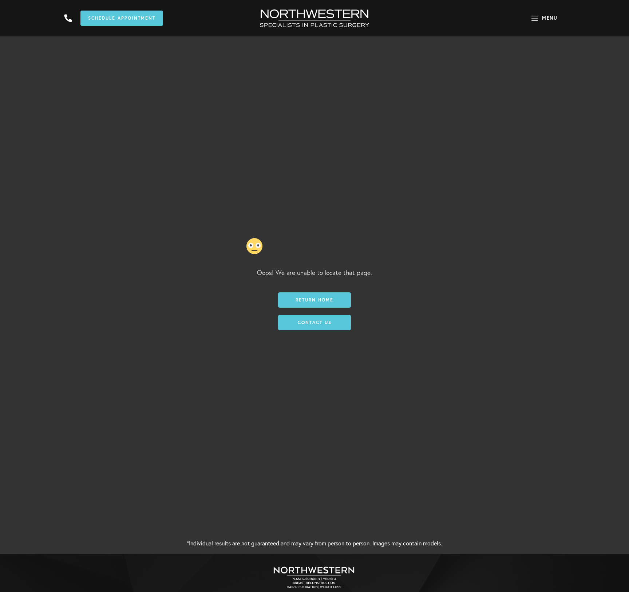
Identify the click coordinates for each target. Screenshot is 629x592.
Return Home (314, 300)
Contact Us (315, 322)
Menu (549, 18)
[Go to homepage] (314, 18)
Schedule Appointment (121, 18)
